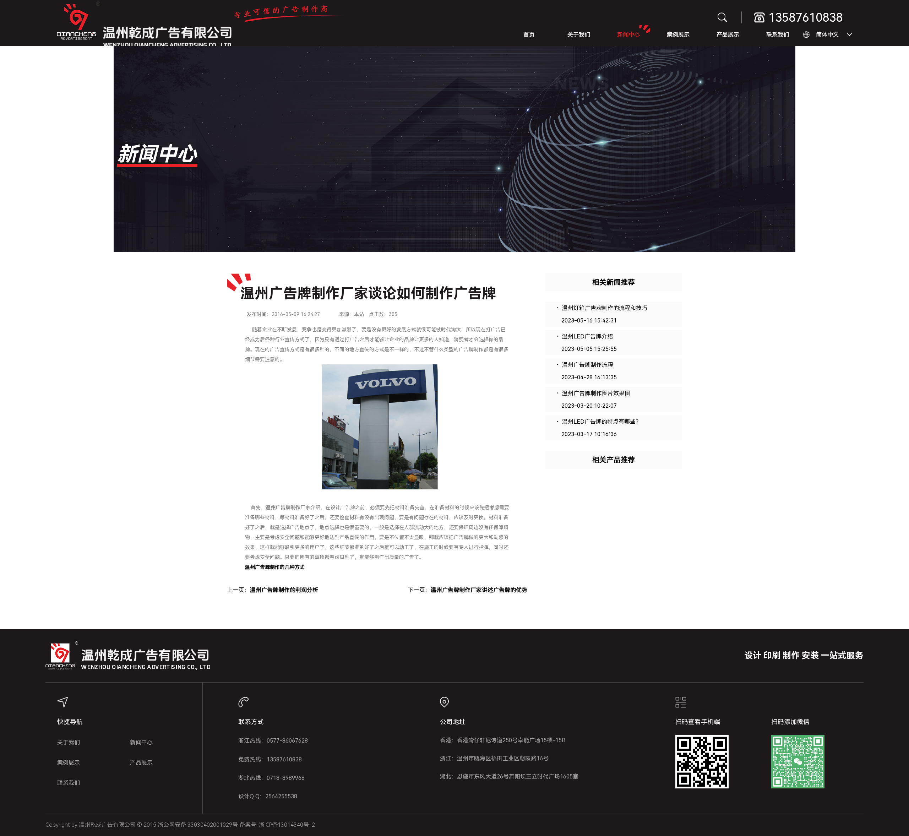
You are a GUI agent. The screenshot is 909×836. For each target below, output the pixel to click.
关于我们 (578, 34)
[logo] (78, 23)
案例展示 (678, 34)
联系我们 (777, 34)
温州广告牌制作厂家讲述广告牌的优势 (479, 590)
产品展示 (728, 34)
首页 (529, 34)
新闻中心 (628, 34)
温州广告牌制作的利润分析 (284, 590)
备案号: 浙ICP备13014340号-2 (277, 824)
